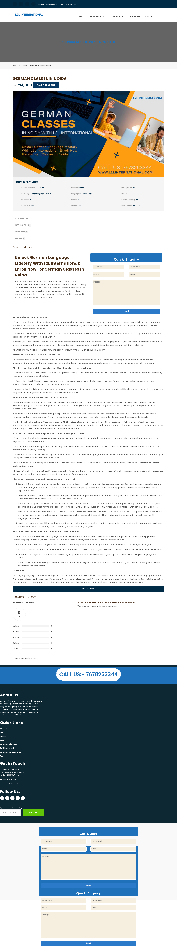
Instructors (23, 225)
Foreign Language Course (40, 194)
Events (3, 736)
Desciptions (21, 218)
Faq (1, 756)
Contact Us (151, 16)
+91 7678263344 (9, 779)
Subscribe (33, 812)
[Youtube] (23, 798)
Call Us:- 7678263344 (88, 674)
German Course (97, 16)
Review (19, 238)
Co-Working (118, 16)
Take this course (46, 85)
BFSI (2, 740)
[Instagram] (7, 798)
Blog (2, 732)
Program (21, 231)
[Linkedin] (18, 798)
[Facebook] (2, 798)
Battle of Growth (7, 748)
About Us (135, 16)
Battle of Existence (8, 744)
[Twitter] (12, 798)
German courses (122, 322)
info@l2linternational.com (48, 4)
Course (24, 65)
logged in (94, 606)
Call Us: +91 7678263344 (70, 4)
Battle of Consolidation (11, 752)
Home (81, 16)
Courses (3, 728)
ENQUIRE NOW (88, 588)
